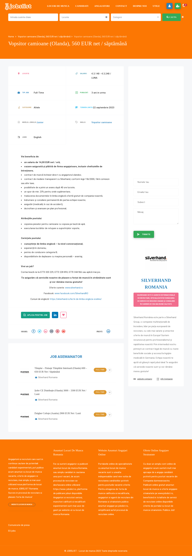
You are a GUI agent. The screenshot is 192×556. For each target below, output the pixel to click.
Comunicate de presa (19, 525)
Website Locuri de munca (21, 504)
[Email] (64, 331)
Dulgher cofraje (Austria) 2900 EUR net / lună (57, 413)
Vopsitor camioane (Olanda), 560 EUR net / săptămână (44, 36)
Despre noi (140, 6)
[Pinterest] (58, 331)
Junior (40, 122)
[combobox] (84, 16)
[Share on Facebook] (34, 331)
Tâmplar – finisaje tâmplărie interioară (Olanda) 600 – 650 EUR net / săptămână (60, 370)
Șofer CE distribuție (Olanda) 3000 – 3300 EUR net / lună (60, 392)
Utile (156, 6)
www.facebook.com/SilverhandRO (71, 293)
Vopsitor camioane (102, 122)
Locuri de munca (58, 6)
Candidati (81, 6)
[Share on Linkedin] (46, 331)
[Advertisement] (156, 121)
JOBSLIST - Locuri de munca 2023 (84, 551)
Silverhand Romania (47, 377)
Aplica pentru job (37, 315)
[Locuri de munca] (18, 6)
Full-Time (100, 370)
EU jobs (12, 530)
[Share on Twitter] (40, 331)
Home (11, 36)
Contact (121, 6)
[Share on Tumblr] (52, 331)
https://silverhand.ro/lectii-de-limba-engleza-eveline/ (76, 299)
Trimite (146, 234)
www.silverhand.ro (74, 287)
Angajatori (102, 6)
